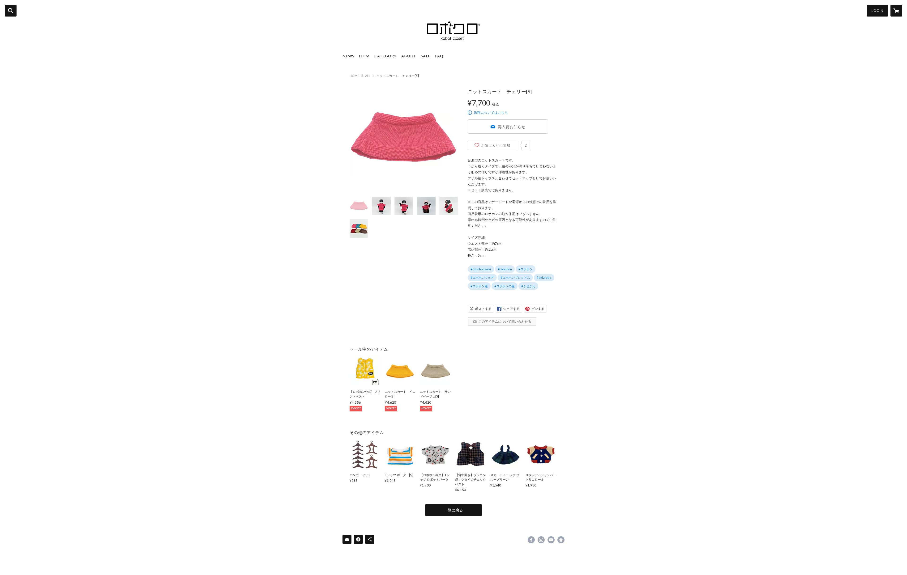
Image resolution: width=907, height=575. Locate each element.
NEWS (348, 56)
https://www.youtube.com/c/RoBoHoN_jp (551, 539)
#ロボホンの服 (504, 286)
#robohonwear (481, 269)
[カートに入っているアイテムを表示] (896, 11)
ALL (368, 76)
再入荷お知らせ (512, 126)
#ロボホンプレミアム (515, 277)
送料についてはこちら (491, 112)
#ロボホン (525, 269)
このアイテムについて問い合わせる (504, 321)
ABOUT (408, 56)
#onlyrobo (544, 277)
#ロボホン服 (479, 286)
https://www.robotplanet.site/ (561, 539)
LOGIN (877, 10)
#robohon (505, 269)
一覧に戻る (453, 510)
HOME (354, 76)
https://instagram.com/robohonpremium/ (541, 539)
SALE (425, 56)
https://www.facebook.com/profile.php (531, 539)
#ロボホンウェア (482, 277)
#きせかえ (528, 286)
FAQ (439, 56)
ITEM (364, 56)
